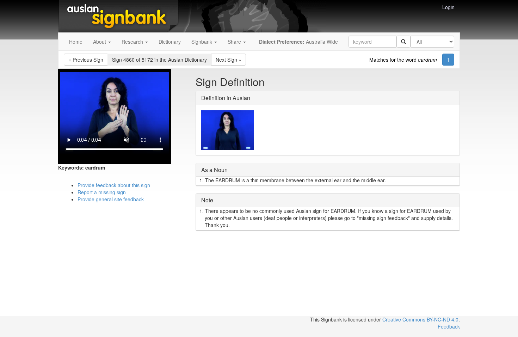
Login (448, 7)
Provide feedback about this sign (114, 185)
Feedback (449, 326)
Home (75, 41)
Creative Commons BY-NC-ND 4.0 (420, 319)
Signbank (202, 41)
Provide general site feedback (111, 199)
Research (133, 41)
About (100, 41)
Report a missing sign (102, 192)
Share (235, 41)
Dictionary (170, 41)
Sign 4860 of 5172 (159, 59)
